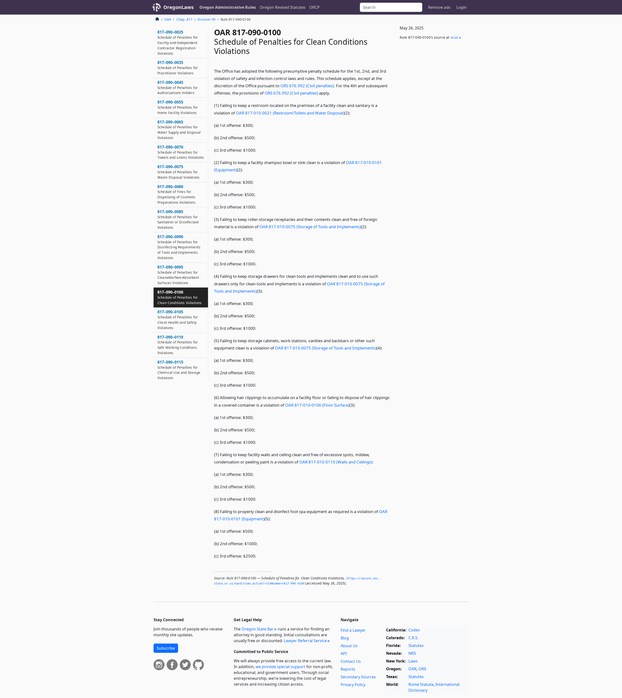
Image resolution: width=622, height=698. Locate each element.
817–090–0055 (177, 107)
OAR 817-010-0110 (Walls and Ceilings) (335, 462)
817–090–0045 (177, 87)
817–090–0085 (178, 219)
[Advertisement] (432, 124)
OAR (167, 19)
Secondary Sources (358, 677)
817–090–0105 (177, 319)
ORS (422, 669)
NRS (412, 653)
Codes (414, 630)
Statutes (416, 645)
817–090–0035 (177, 67)
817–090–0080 (176, 194)
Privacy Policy (353, 684)
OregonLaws (178, 7)
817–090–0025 (177, 42)
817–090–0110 (177, 344)
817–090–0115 (178, 369)
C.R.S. (413, 637)
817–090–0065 (179, 129)
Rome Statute (420, 684)
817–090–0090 (178, 247)
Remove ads (439, 7)
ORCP (314, 7)
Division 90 (207, 19)
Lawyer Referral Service (305, 640)
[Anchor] (333, 93)
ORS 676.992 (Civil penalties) (307, 85)
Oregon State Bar (258, 629)
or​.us (454, 37)
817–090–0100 (179, 297)
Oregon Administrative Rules (227, 7)
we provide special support (280, 666)
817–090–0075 (178, 172)
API (344, 653)
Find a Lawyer (353, 630)
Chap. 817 (184, 19)
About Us (349, 645)
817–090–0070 (180, 152)
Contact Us (351, 661)
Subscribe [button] (166, 648)
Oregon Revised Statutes (282, 7)
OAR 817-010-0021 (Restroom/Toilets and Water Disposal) (290, 113)
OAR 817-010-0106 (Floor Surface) (317, 405)
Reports (348, 669)
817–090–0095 (178, 274)
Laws (413, 661)
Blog (345, 638)
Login (461, 7)
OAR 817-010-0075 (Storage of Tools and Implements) (310, 226)
